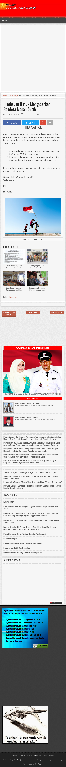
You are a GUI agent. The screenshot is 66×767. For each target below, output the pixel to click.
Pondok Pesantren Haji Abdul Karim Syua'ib (22, 553)
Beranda (33, 312)
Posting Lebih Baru (9, 313)
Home (4, 95)
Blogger (40, 764)
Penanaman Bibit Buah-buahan (16, 548)
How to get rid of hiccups (54, 760)
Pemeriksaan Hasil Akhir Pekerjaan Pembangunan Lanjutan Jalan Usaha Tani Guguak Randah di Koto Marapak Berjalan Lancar (32, 438)
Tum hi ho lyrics (38, 760)
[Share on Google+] (43, 122)
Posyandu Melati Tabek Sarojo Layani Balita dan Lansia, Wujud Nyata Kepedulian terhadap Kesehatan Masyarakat (30, 450)
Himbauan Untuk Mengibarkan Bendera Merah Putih (26, 106)
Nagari (36, 755)
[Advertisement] (33, 58)
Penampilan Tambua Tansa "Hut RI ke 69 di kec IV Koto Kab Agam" (32, 482)
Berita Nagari (13, 95)
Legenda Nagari (10, 539)
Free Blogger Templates (22, 760)
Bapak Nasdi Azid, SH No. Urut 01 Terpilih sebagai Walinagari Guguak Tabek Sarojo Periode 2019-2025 (29, 462)
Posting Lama (57, 312)
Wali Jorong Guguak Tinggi (26, 417)
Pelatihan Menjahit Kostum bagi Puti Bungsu (22, 543)
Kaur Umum (8, 502)
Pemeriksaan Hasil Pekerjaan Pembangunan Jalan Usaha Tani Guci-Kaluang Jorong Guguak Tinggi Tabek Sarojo (30, 456)
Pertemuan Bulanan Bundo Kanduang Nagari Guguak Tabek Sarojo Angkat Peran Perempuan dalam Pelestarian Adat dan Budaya (32, 444)
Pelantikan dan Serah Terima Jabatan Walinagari (24, 534)
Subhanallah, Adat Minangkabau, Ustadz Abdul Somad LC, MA (30, 473)
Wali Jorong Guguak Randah (27, 403)
